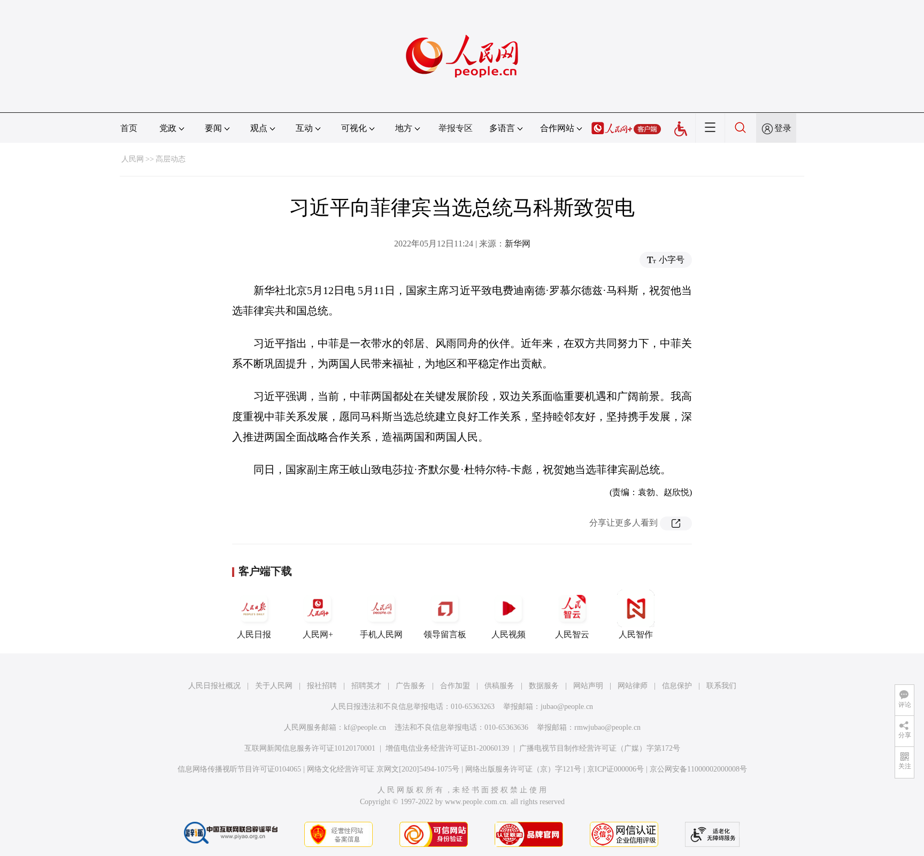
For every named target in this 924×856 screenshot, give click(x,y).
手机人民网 (381, 634)
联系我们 (721, 686)
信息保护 (677, 686)
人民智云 (572, 634)
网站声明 (588, 686)
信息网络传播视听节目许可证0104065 (239, 769)
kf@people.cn (365, 727)
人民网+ (318, 634)
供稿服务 (499, 686)
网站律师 (633, 686)
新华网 (517, 243)
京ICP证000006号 (615, 769)
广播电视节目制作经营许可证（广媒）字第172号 (599, 748)
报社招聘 (322, 686)
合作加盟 (455, 686)
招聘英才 (366, 686)
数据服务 (544, 686)
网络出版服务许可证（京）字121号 (523, 769)
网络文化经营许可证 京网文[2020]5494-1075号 (383, 769)
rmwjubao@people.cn (607, 727)
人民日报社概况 (214, 686)
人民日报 (254, 634)
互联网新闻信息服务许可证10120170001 (309, 748)
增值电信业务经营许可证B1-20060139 (447, 748)
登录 (782, 128)
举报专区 (455, 128)
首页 (128, 128)
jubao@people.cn (567, 707)
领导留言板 (445, 634)
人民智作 (636, 634)
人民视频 (508, 634)
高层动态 (171, 159)
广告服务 (411, 686)
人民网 (132, 159)
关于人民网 (273, 686)
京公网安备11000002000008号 (698, 769)
